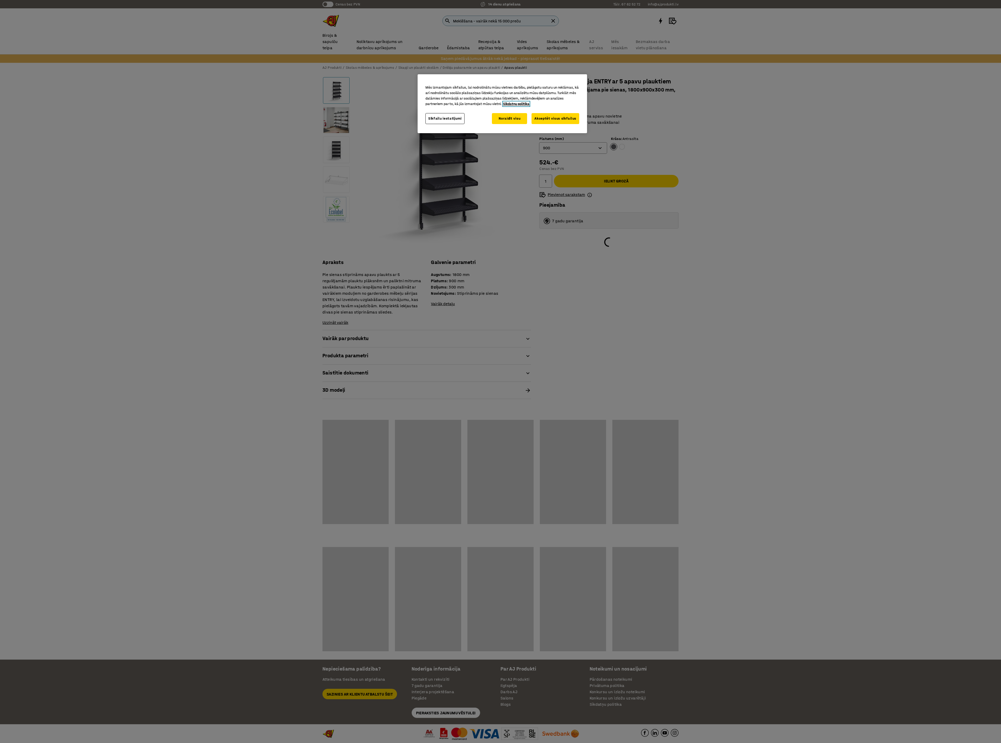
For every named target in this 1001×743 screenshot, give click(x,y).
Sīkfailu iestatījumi (445, 118)
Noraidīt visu (509, 118)
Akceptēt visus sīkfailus (555, 118)
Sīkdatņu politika (516, 104)
